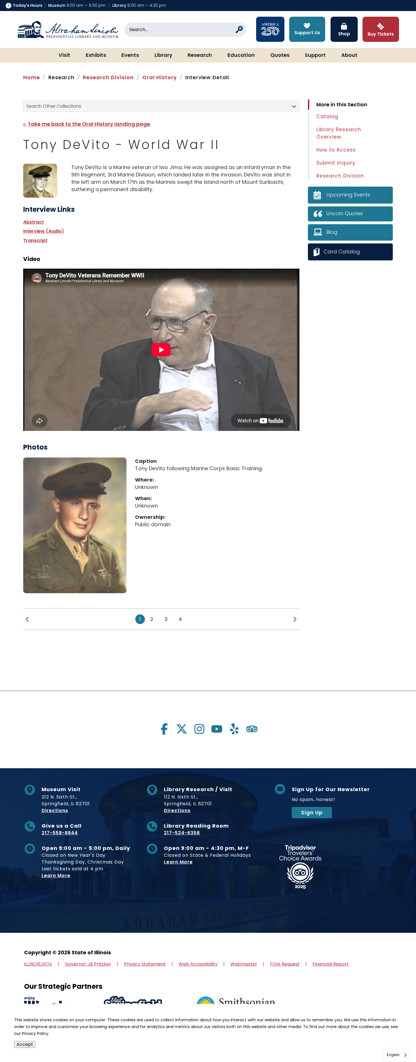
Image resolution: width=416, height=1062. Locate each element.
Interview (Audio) (43, 231)
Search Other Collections (53, 106)
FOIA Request (285, 964)
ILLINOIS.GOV (38, 964)
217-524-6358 (182, 833)
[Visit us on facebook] (164, 729)
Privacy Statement (145, 964)
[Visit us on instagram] (199, 729)
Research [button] (200, 55)
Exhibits (96, 55)
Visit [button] (64, 55)
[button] (395, 1041)
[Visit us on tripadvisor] (252, 729)
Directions (55, 810)
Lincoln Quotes (344, 213)
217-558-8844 (60, 833)
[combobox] (397, 1055)
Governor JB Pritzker (88, 964)
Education (241, 55)
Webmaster (243, 964)
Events (130, 55)
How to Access (336, 149)
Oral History (159, 77)
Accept (24, 1044)
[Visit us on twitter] (181, 729)
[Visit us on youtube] (216, 729)
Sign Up (312, 812)
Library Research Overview (338, 133)
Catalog (327, 116)
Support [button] (315, 55)
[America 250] (270, 29)
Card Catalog (342, 251)
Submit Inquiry (335, 162)
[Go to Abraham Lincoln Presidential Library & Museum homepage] (68, 30)
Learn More (56, 875)
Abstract (33, 222)
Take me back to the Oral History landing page (89, 124)
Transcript (35, 240)
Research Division (108, 77)
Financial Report (330, 964)
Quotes (280, 55)
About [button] (349, 55)
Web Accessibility (198, 964)
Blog (332, 232)
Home (31, 77)
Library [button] (163, 55)
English (393, 1054)
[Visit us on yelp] (234, 729)
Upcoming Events (348, 194)
